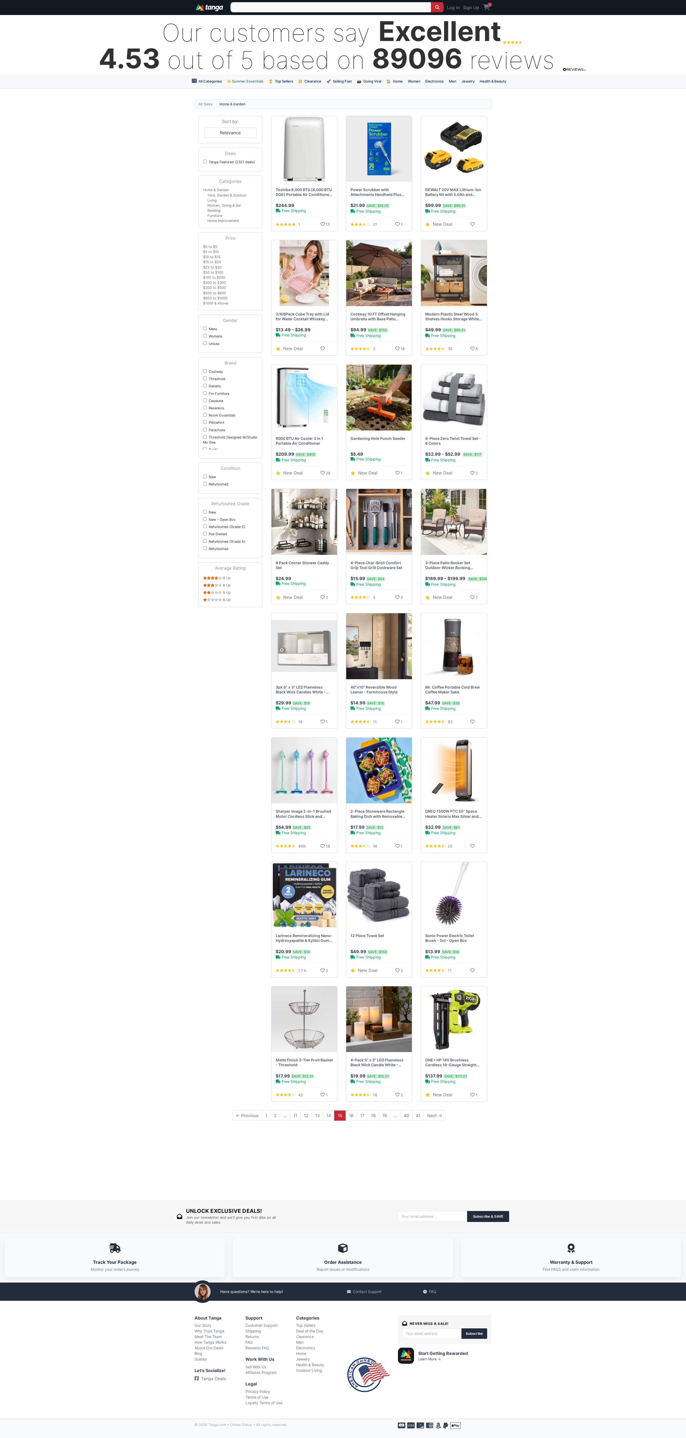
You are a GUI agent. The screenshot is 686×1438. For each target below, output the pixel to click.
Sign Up (471, 7)
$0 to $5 (210, 247)
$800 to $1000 (215, 298)
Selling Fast (339, 81)
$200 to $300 (214, 283)
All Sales (205, 104)
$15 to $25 (212, 262)
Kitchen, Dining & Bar (224, 205)
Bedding (214, 211)
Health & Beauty (493, 81)
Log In (453, 7)
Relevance (230, 132)
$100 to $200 (214, 278)
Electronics (434, 81)
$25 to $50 (212, 267)
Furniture (214, 216)
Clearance (309, 81)
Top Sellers (281, 81)
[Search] (437, 7)
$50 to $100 (213, 272)
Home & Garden (216, 190)
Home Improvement (223, 221)
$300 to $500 (214, 288)
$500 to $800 (214, 293)
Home (394, 81)
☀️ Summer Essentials (245, 81)
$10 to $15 (212, 257)
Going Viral (369, 81)
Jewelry (468, 81)
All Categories (210, 81)
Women (414, 81)
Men (452, 81)
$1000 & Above (215, 303)
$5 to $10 (211, 252)
